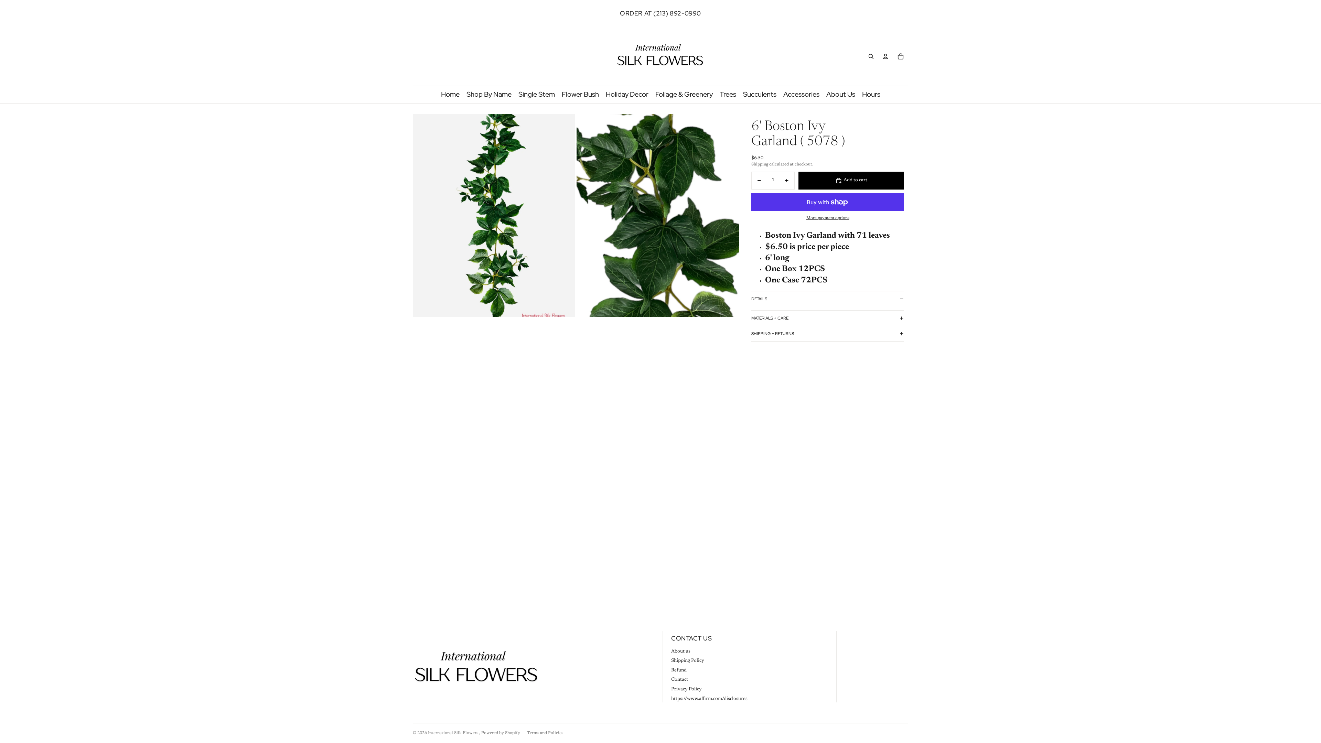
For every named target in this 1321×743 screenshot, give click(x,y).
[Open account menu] (885, 56)
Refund (679, 670)
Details (759, 299)
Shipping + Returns (772, 333)
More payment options (827, 218)
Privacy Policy (686, 689)
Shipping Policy (687, 660)
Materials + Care (769, 318)
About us (680, 651)
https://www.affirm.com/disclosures (709, 699)
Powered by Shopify (500, 733)
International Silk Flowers (453, 733)
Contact (679, 679)
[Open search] (871, 56)
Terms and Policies (545, 733)
